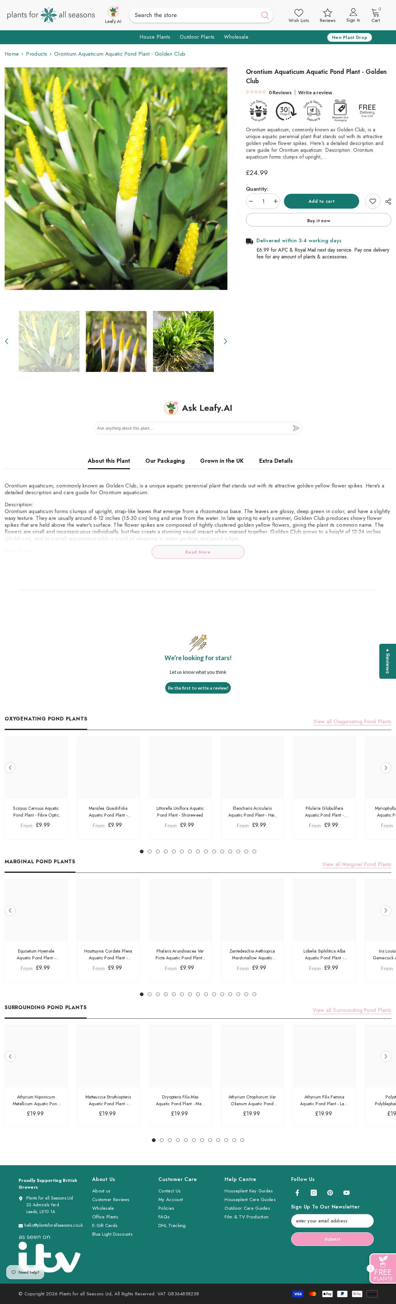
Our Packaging (165, 461)
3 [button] (158, 851)
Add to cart (323, 201)
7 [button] (190, 851)
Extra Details (276, 461)
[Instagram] (314, 1193)
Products (36, 53)
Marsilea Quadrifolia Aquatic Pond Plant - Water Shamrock (108, 811)
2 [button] (150, 851)
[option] (116, 178)
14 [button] (246, 851)
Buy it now (318, 221)
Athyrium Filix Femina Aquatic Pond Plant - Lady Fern (324, 1100)
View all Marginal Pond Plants (356, 864)
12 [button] (230, 851)
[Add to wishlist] (373, 201)
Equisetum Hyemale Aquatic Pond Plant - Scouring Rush (36, 954)
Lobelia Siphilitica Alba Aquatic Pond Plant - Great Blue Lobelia (324, 954)
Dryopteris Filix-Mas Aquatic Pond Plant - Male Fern (180, 1100)
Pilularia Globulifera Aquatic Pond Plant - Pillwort (324, 811)
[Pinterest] (330, 1193)
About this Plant (109, 461)
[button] (6, 341)
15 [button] (254, 851)
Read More (197, 552)
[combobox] (193, 15)
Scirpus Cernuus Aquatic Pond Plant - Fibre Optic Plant (36, 811)
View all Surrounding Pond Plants (352, 1010)
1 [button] (142, 851)
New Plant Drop (350, 37)
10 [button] (214, 851)
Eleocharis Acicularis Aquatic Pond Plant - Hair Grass (252, 811)
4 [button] (166, 851)
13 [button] (238, 851)
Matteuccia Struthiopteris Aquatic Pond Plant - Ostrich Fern (108, 1100)
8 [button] (198, 851)
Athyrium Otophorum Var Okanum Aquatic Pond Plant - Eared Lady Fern (252, 1100)
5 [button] (174, 851)
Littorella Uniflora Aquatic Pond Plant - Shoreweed (180, 811)
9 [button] (206, 851)
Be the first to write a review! (198, 687)
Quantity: (257, 188)
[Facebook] (297, 1193)
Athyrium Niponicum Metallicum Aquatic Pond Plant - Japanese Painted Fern (36, 1100)
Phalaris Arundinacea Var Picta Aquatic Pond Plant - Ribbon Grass (180, 954)
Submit (332, 1239)
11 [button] (222, 851)
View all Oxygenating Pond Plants (352, 721)
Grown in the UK (221, 461)
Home (12, 53)
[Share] (386, 201)
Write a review (315, 92)
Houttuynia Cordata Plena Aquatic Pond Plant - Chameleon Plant (108, 954)
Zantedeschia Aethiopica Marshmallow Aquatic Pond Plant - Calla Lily (252, 954)
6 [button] (182, 851)
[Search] (201, 15)
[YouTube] (346, 1193)
